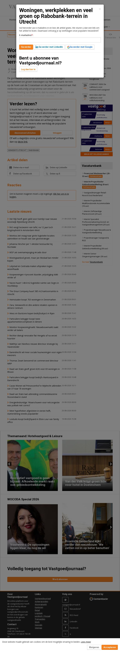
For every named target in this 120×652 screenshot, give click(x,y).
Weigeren (94, 647)
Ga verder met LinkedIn (50, 47)
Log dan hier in (28, 69)
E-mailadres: (26, 35)
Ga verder (26, 47)
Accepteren (109, 647)
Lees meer (86, 641)
